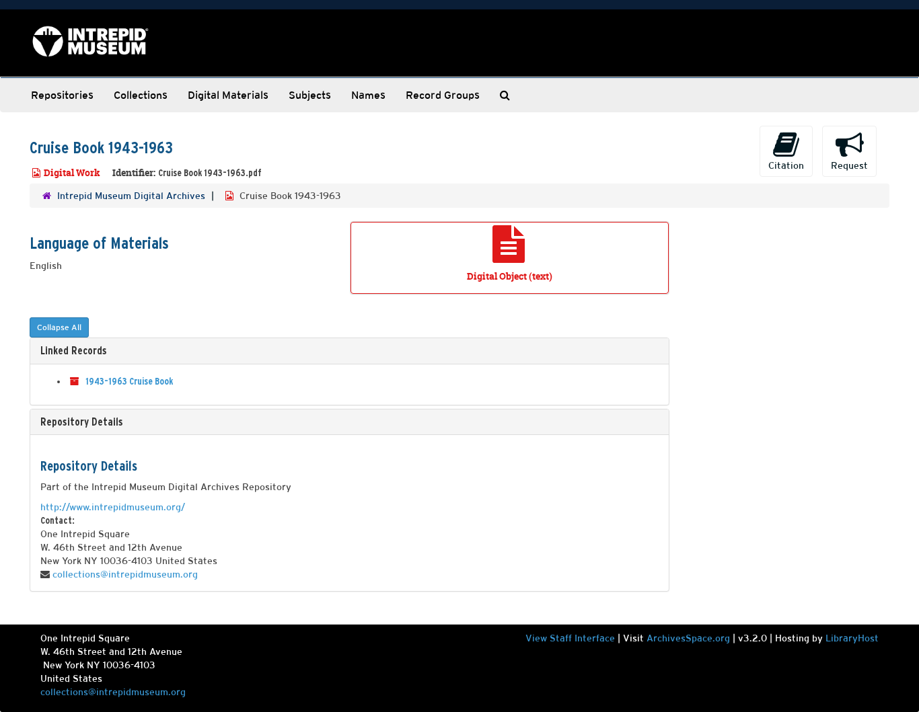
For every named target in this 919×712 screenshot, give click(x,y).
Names (368, 95)
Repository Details (81, 422)
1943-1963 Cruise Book (129, 381)
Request (849, 165)
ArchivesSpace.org (688, 638)
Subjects (310, 95)
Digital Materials (228, 95)
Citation (786, 165)
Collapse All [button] (59, 327)
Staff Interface (582, 638)
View (537, 638)
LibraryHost (852, 638)
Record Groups (443, 95)
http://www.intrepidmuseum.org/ (112, 507)
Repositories (62, 95)
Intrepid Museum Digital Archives (131, 195)
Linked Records (73, 350)
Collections (141, 95)
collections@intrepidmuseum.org (125, 574)
